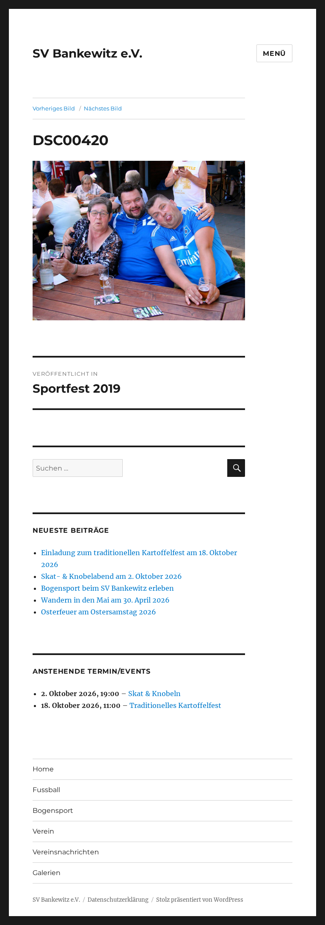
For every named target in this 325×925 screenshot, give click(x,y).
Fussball (46, 790)
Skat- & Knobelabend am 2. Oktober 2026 (111, 576)
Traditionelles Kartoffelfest (175, 705)
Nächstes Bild (103, 108)
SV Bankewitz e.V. (87, 53)
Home (43, 769)
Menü (274, 54)
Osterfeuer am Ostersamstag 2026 (98, 612)
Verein (43, 831)
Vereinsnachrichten (66, 852)
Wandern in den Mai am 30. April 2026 (105, 600)
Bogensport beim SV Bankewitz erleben (107, 588)
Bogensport (53, 811)
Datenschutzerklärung (118, 899)
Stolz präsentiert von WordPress (199, 899)
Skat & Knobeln (154, 693)
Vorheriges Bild (54, 108)
